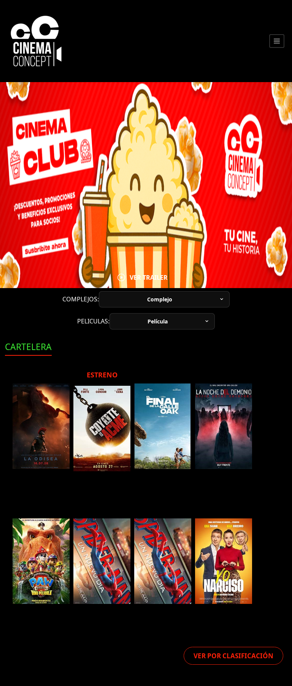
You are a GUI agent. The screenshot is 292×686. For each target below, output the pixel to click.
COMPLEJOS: (80, 299)
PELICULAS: (93, 321)
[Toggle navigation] (276, 41)
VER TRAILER (149, 277)
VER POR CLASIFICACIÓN (233, 655)
